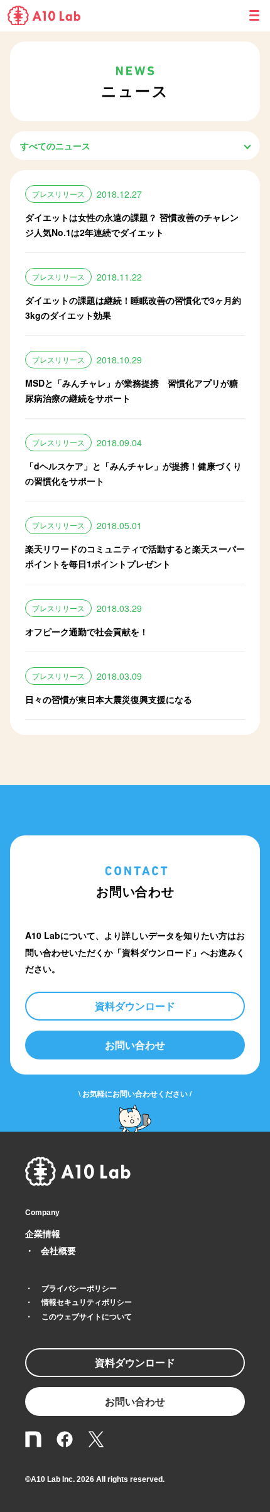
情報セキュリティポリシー (86, 1301)
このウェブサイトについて (86, 1316)
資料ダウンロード (135, 1006)
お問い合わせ (135, 1044)
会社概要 (58, 1250)
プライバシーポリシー (79, 1288)
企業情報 (42, 1233)
